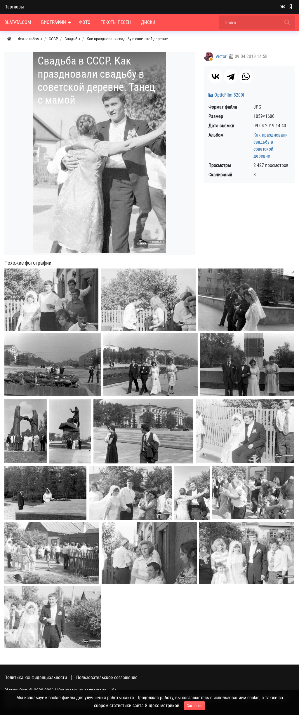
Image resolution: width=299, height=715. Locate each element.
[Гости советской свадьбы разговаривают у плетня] (148, 299)
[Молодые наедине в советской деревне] (245, 431)
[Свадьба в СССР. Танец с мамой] (192, 493)
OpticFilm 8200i (228, 95)
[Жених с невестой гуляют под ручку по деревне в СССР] (246, 553)
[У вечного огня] (52, 364)
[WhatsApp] (246, 76)
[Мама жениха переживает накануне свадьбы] (149, 553)
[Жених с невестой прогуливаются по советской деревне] (130, 493)
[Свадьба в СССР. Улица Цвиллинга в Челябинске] (150, 364)
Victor (221, 56)
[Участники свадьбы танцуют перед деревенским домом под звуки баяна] (253, 492)
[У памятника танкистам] (70, 431)
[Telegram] (231, 76)
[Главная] (9, 38)
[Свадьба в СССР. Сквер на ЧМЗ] (247, 364)
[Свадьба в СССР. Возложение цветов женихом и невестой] (25, 431)
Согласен (194, 705)
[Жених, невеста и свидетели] (246, 299)
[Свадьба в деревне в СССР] (51, 299)
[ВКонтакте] (215, 76)
